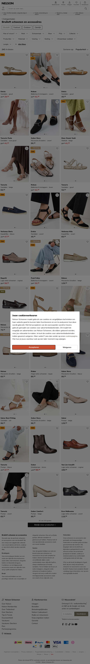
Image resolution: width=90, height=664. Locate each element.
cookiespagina (71, 336)
